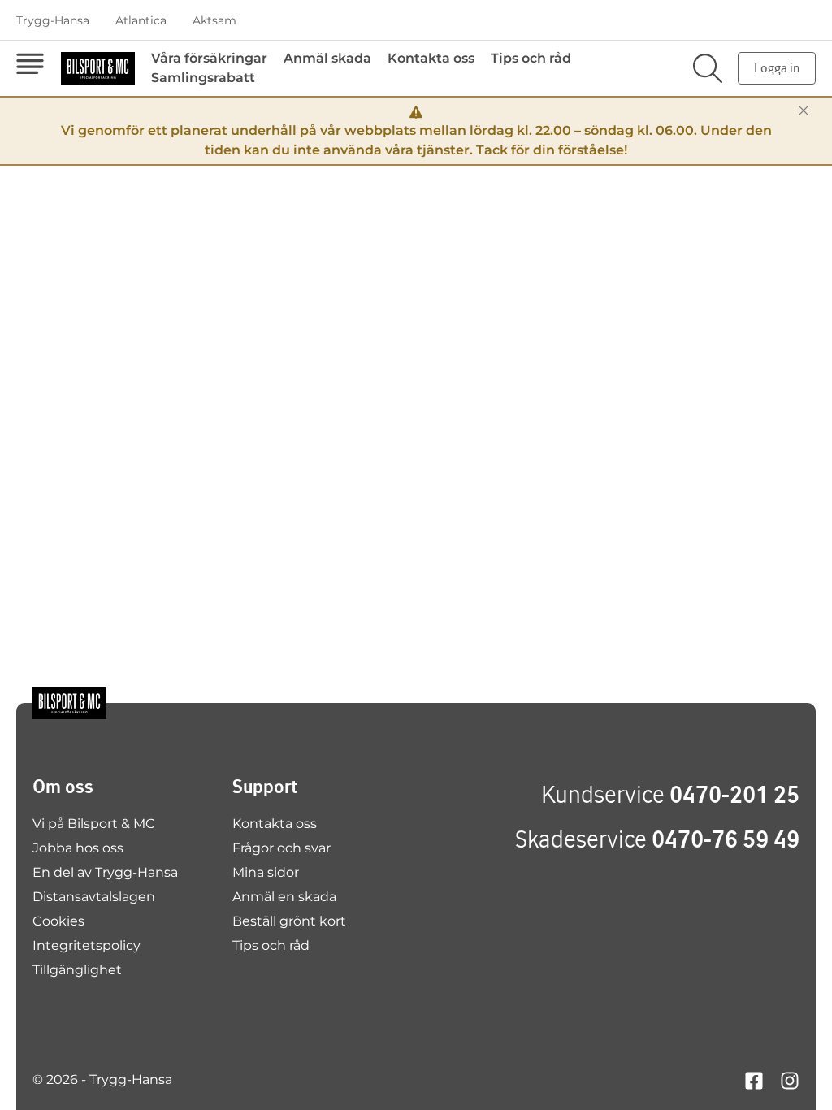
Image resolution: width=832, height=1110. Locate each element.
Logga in (777, 68)
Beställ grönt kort (289, 921)
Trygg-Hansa (52, 20)
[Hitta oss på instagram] (790, 1079)
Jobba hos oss (78, 848)
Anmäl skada (327, 58)
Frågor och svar (281, 848)
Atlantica (141, 20)
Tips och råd (531, 58)
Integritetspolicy (86, 945)
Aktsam (214, 20)
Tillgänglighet (77, 970)
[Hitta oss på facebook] (754, 1079)
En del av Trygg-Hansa (105, 872)
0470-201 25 (735, 794)
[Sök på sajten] (708, 68)
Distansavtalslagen (93, 896)
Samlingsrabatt (203, 77)
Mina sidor (265, 872)
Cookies (58, 921)
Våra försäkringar (209, 58)
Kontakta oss (431, 58)
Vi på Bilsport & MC (93, 823)
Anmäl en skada (284, 896)
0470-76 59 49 (726, 839)
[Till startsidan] (69, 703)
